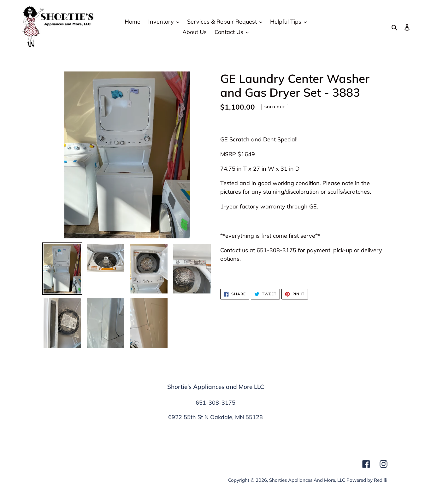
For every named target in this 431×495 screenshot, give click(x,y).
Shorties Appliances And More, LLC (307, 480)
